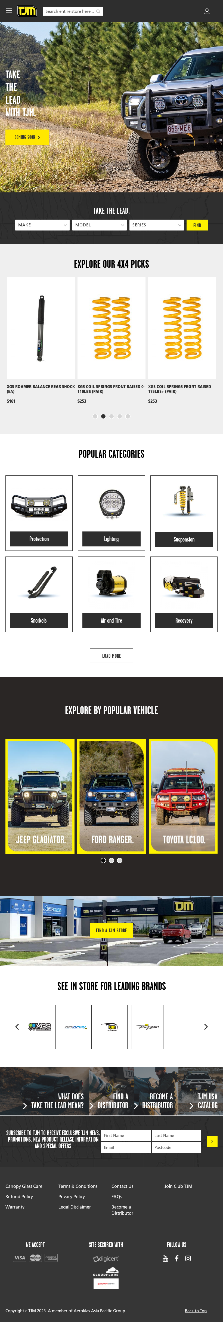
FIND (197, 225)
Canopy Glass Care (23, 1186)
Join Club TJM (178, 1186)
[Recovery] (184, 594)
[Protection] (39, 513)
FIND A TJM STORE (111, 930)
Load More (111, 656)
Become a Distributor (122, 1210)
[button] (95, 416)
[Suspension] (184, 513)
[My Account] (207, 12)
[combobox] (73, 11)
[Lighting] (111, 513)
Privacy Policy (71, 1196)
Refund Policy (19, 1196)
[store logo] (27, 11)
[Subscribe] (212, 1141)
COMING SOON (25, 137)
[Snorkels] (39, 594)
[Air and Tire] (111, 594)
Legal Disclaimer (74, 1207)
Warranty (14, 1207)
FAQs (117, 1196)
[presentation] (10, 348)
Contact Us (122, 1186)
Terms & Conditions (77, 1186)
